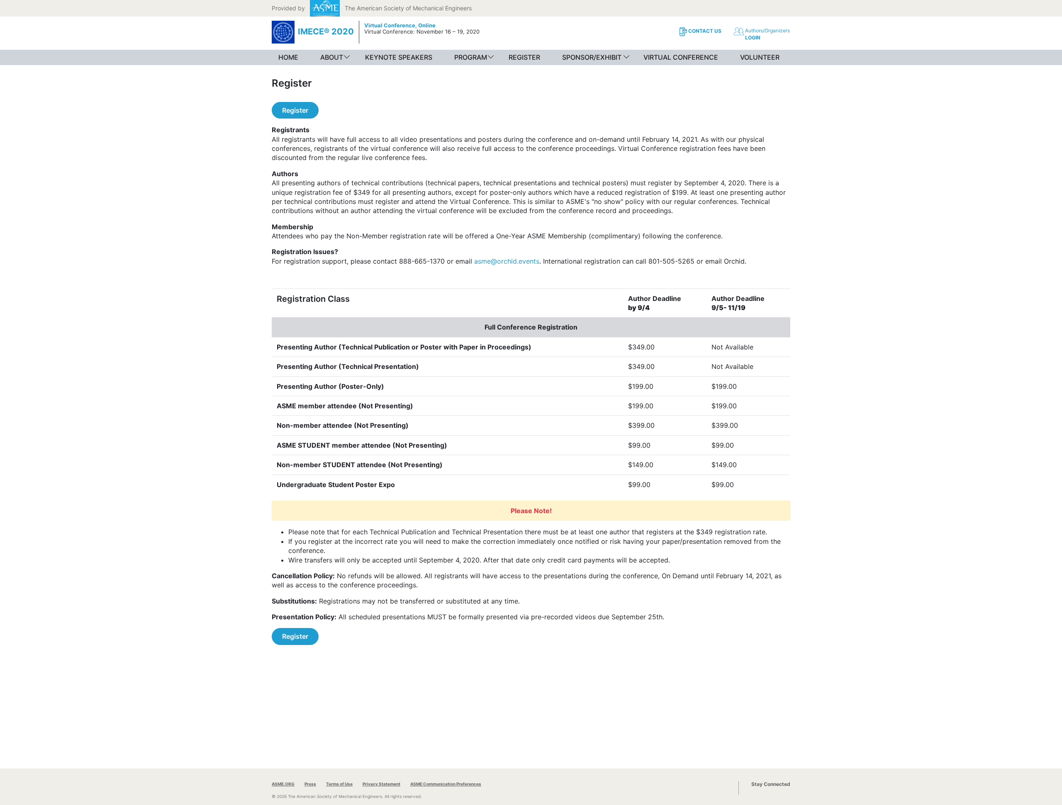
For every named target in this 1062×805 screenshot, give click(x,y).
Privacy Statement (381, 783)
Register (295, 110)
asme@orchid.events (506, 261)
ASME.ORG (283, 783)
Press (310, 783)
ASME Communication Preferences (445, 783)
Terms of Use (339, 783)
